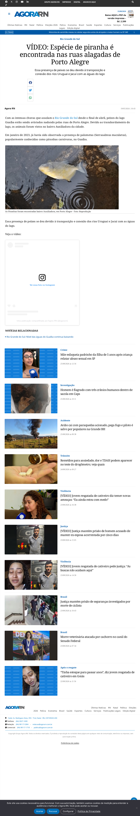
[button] (9, 14)
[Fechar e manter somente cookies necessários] (136, 808)
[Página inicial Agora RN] (14, 707)
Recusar (53, 811)
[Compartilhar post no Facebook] (30, 82)
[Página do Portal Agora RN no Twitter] (13, 1)
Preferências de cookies (70, 743)
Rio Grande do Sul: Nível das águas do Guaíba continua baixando (40, 336)
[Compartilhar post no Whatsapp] (30, 97)
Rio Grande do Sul (66, 118)
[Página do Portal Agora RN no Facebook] (7, 1)
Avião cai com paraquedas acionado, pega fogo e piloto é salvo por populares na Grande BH (96, 427)
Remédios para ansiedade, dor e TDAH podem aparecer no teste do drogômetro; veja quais (96, 462)
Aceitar (39, 811)
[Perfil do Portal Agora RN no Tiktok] (7, 4)
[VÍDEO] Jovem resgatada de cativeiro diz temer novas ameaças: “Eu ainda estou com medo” (95, 498)
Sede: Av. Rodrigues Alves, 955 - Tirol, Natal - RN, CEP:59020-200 (32, 718)
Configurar (68, 811)
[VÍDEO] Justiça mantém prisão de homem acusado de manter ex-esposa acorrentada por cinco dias (95, 533)
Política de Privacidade (89, 811)
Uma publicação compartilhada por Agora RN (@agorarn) (42, 321)
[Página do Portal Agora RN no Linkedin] (29, 1)
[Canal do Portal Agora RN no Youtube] (23, 1)
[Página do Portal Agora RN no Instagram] (18, 1)
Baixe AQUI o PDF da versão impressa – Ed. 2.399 (115, 18)
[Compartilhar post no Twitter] (30, 90)
